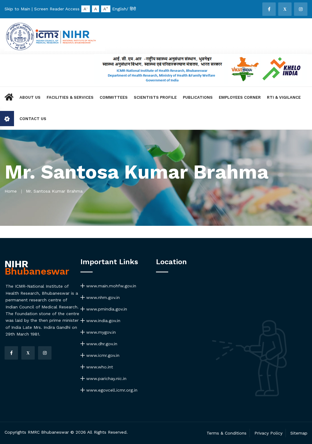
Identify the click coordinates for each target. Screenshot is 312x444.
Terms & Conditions (226, 433)
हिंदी (133, 8)
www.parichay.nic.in (105, 378)
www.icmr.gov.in (102, 355)
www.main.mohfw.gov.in (110, 285)
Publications (198, 97)
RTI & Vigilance (284, 97)
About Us (30, 97)
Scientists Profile (155, 97)
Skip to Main (17, 8)
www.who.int (99, 366)
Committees (114, 97)
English (119, 8)
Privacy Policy (268, 433)
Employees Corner (240, 97)
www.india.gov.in (102, 320)
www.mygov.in (100, 332)
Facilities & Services (70, 97)
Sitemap (298, 433)
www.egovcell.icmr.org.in (111, 390)
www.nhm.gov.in (102, 297)
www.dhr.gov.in (101, 343)
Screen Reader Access (57, 8)
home (11, 191)
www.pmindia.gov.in (106, 309)
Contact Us (33, 118)
